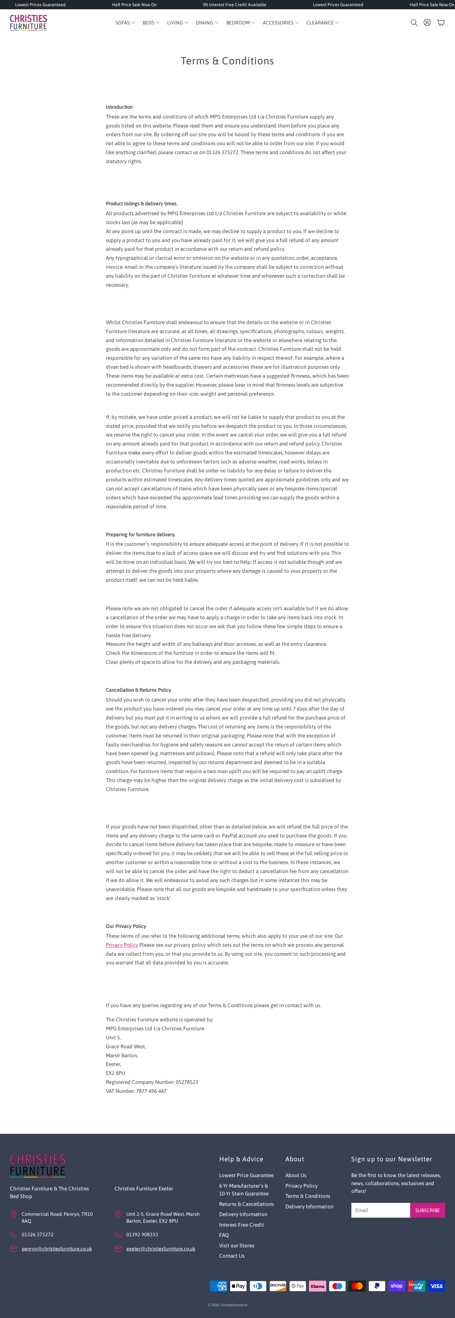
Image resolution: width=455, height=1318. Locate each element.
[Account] (427, 22)
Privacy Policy (122, 945)
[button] (413, 22)
